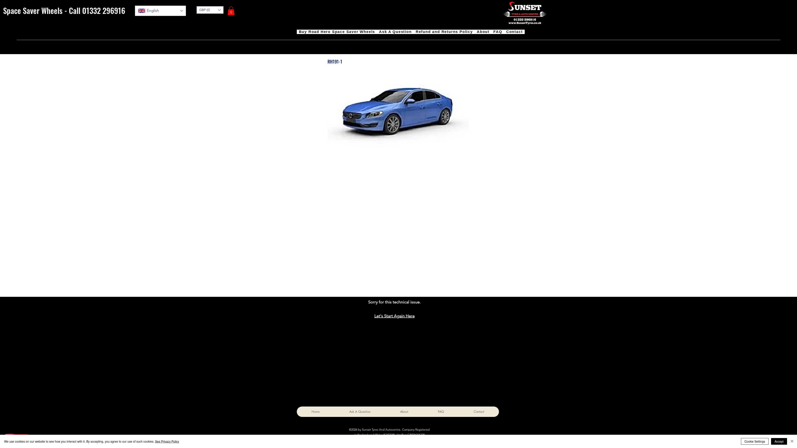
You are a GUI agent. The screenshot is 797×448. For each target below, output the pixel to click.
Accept (779, 441)
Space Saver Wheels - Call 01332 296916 (64, 10)
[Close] (792, 441)
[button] (231, 10)
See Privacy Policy (167, 441)
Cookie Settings (754, 441)
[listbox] (210, 10)
